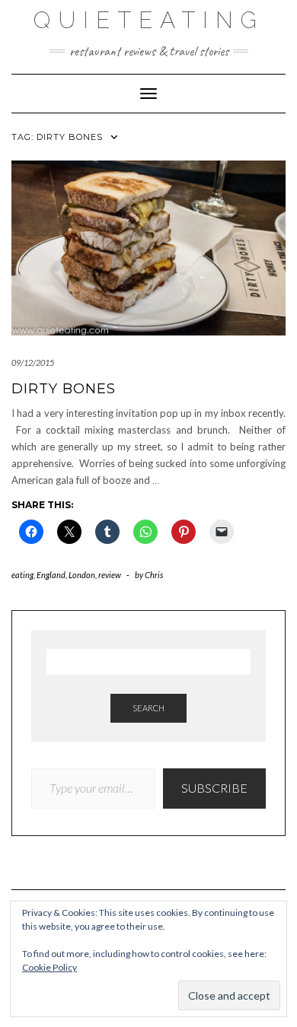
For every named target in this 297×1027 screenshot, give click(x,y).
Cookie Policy (49, 967)
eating (22, 575)
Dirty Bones (63, 388)
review (109, 575)
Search (148, 708)
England (51, 575)
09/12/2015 (32, 362)
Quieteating (149, 20)
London (82, 575)
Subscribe (214, 788)
